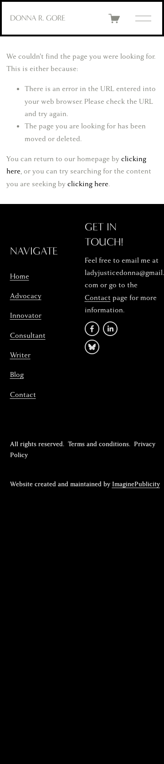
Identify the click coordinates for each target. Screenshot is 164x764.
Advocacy (25, 296)
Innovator (25, 316)
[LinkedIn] (110, 328)
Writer (20, 355)
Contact (23, 395)
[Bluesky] (92, 347)
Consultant (28, 336)
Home (19, 276)
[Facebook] (92, 328)
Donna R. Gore (38, 17)
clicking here (87, 184)
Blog (17, 375)
